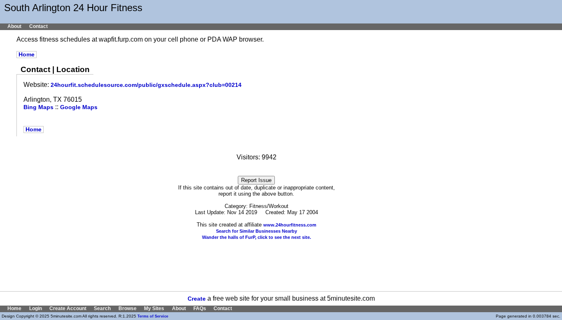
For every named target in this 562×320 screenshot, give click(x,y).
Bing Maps (38, 107)
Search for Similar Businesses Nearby (256, 231)
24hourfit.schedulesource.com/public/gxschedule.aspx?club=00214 (146, 85)
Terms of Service (152, 316)
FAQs (199, 308)
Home (26, 54)
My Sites (154, 308)
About (14, 26)
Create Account (67, 308)
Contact (38, 26)
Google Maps (79, 107)
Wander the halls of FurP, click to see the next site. (256, 237)
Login (35, 308)
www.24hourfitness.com (289, 224)
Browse (127, 308)
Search (102, 308)
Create (197, 299)
